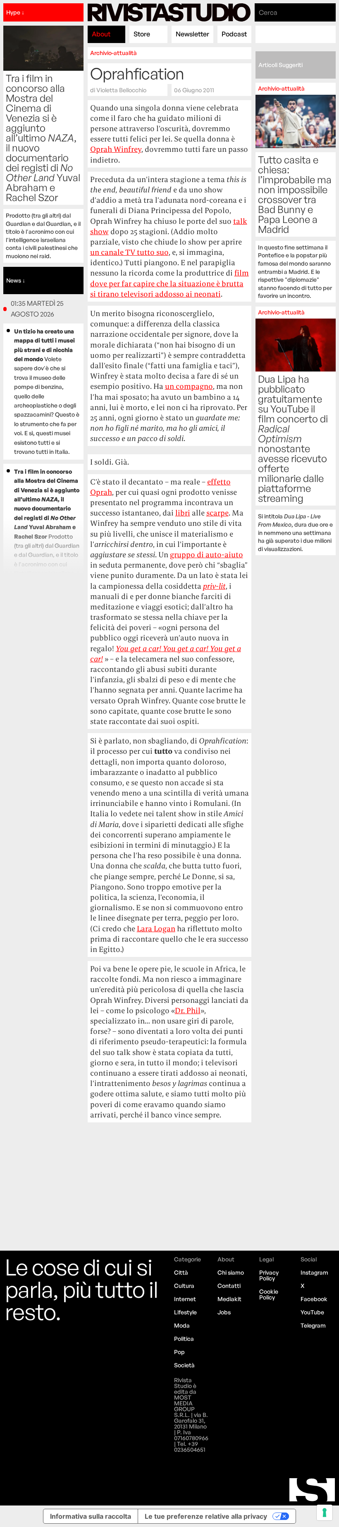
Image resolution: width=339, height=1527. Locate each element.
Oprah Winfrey (115, 149)
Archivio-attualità (113, 52)
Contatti (229, 1285)
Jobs (224, 1312)
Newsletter (192, 34)
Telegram (313, 1325)
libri (182, 513)
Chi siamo (230, 1272)
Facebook (314, 1298)
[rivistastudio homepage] (169, 12)
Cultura (184, 1285)
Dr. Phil (188, 1010)
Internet (185, 1298)
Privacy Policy (269, 1275)
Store (142, 34)
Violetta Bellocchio (121, 89)
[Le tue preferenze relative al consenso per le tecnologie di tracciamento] (324, 1512)
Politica (184, 1338)
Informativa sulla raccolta (90, 1516)
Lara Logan (156, 928)
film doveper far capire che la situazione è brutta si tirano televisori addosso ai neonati (169, 283)
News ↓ (15, 280)
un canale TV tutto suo (129, 252)
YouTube (312, 1312)
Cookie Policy (268, 1294)
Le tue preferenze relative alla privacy (206, 1516)
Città (181, 1272)
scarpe (217, 513)
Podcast (234, 34)
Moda (182, 1325)
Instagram (314, 1272)
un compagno (189, 386)
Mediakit (229, 1298)
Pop (179, 1351)
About (101, 34)
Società (184, 1365)
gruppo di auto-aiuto (206, 554)
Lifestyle (185, 1312)
